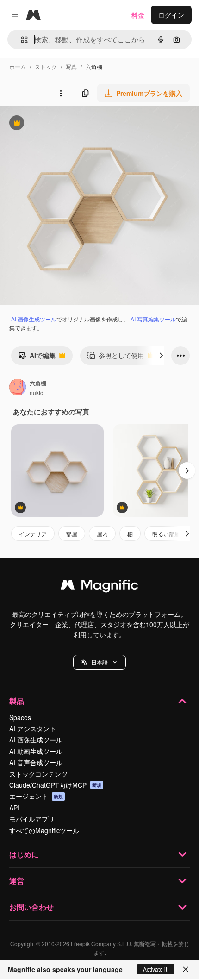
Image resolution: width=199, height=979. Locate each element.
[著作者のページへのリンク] (17, 388)
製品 (16, 701)
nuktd (37, 392)
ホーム (17, 66)
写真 (71, 66)
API (14, 807)
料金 (137, 14)
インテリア (33, 534)
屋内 (102, 534)
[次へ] (161, 355)
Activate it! (155, 969)
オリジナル (63, 124)
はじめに (24, 854)
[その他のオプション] (60, 93)
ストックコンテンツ (38, 773)
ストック (46, 66)
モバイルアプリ (32, 818)
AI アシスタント (32, 728)
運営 (16, 880)
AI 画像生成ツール (33, 319)
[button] (99, 662)
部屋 (71, 534)
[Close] (185, 969)
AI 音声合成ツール (35, 762)
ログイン (171, 14)
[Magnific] (99, 587)
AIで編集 (37, 357)
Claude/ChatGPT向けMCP (55, 785)
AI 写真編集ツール (153, 319)
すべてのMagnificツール (44, 830)
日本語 (99, 662)
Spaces (20, 717)
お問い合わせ (31, 907)
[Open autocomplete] (20, 39)
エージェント (36, 796)
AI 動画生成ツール (35, 751)
